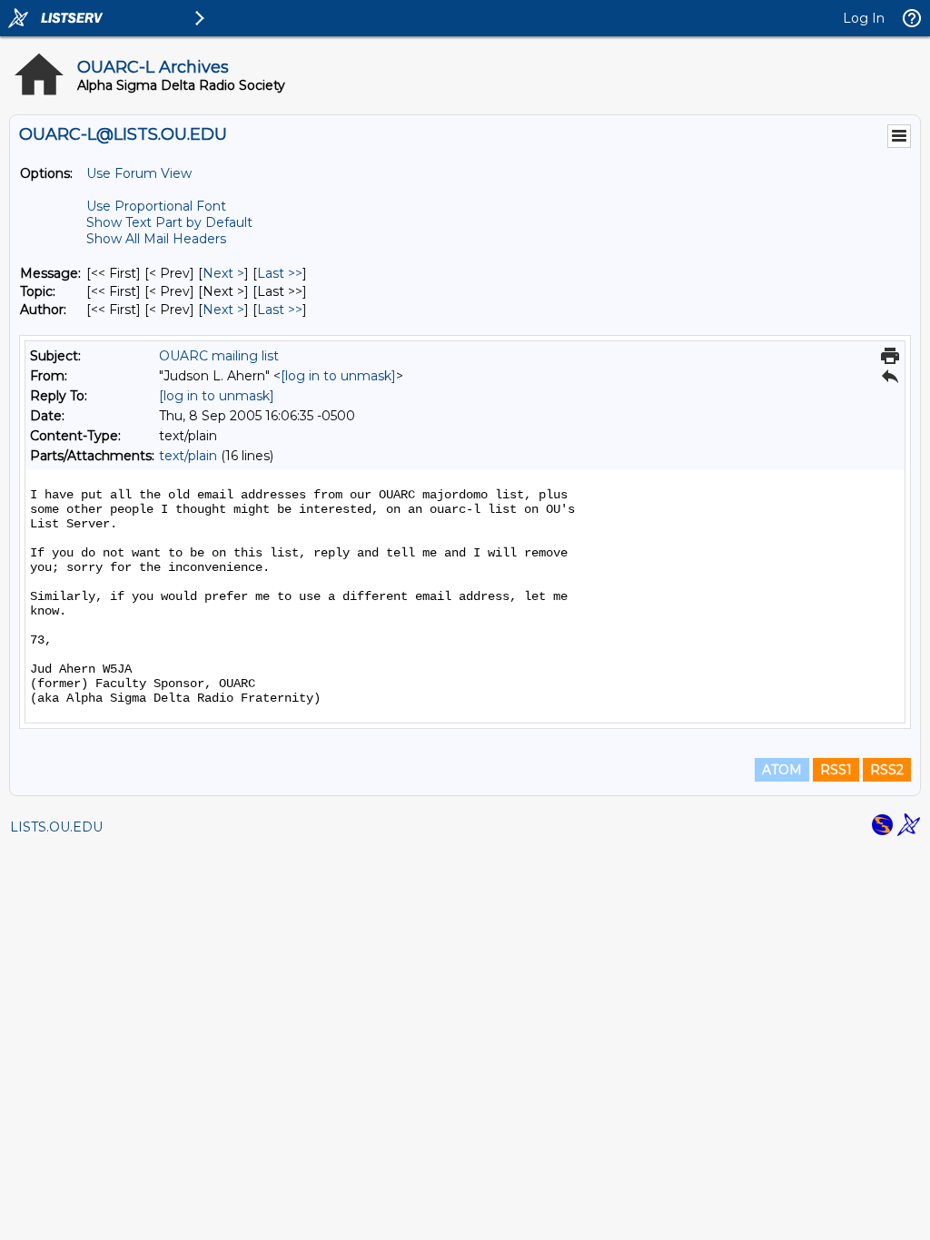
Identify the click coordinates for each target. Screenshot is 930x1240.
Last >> (279, 273)
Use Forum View (139, 173)
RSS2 (887, 770)
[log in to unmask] (338, 376)
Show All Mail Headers (156, 239)
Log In (864, 18)
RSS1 (836, 770)
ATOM (782, 770)
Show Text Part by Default (169, 222)
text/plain (188, 456)
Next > (223, 273)
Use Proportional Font (156, 206)
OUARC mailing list (219, 356)
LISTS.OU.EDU (56, 827)
